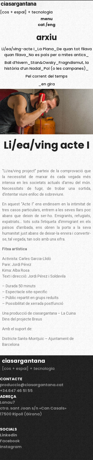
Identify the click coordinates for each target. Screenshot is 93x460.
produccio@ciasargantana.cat (31, 384)
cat (42, 24)
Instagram (11, 446)
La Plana (45, 49)
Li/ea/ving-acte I (18, 49)
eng (51, 24)
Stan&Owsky (43, 62)
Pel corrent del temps (46, 76)
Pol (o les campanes (64, 68)
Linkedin (8, 435)
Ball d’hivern (16, 62)
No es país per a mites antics (57, 54)
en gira (48, 84)
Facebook (10, 441)
